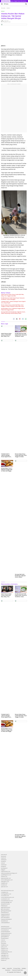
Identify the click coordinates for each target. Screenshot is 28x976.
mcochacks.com (5, 895)
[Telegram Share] (23, 319)
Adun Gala (6, 21)
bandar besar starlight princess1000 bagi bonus (12, 846)
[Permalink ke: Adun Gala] (2, 21)
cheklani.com (4, 883)
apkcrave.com (4, 886)
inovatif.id (3, 861)
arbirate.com (4, 876)
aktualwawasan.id (5, 935)
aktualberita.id (4, 921)
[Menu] (2, 4)
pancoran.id (4, 854)
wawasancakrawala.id (6, 919)
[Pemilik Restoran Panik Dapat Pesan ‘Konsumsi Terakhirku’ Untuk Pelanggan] (21, 328)
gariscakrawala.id (5, 909)
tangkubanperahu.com (6, 952)
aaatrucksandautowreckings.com (9, 873)
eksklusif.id (3, 859)
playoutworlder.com (6, 878)
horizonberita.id (5, 930)
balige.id (3, 869)
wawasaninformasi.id (6, 928)
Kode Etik (9, 968)
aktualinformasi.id (5, 904)
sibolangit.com (4, 953)
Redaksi (24, 968)
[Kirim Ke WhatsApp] (26, 319)
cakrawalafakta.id (5, 922)
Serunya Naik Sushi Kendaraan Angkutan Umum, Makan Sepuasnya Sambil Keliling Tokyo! (13, 312)
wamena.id (3, 864)
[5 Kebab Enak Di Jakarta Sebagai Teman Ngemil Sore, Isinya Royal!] (7, 396)
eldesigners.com (5, 881)
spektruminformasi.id (6, 933)
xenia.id (3, 863)
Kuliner (3, 11)
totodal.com (4, 885)
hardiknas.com (4, 945)
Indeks (3, 968)
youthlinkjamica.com (6, 875)
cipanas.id (3, 858)
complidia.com (4, 892)
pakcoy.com (4, 946)
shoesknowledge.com (6, 902)
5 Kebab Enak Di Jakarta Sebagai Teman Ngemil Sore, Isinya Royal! (13, 302)
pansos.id (3, 941)
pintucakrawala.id (5, 917)
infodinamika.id (4, 938)
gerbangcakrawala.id (6, 910)
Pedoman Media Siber (17, 970)
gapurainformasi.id (5, 907)
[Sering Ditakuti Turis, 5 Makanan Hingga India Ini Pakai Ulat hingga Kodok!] (7, 463)
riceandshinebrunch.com (7, 900)
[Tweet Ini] (17, 319)
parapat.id (3, 866)
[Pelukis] (6, 4)
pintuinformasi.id (5, 926)
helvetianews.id (4, 912)
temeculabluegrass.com (7, 880)
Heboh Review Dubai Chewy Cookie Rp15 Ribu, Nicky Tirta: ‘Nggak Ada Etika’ (12, 295)
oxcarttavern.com (5, 899)
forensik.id (3, 943)
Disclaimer (7, 970)
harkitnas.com (4, 950)
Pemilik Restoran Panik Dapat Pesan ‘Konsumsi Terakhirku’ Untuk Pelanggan (12, 298)
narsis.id (3, 940)
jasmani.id (3, 856)
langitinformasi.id (5, 916)
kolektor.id (3, 960)
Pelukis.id (18, 972)
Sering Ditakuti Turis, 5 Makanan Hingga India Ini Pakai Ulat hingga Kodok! (13, 309)
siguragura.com (5, 955)
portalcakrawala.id (5, 931)
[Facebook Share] (14, 319)
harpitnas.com (4, 948)
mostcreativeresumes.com (7, 897)
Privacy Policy (16, 968)
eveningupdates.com (6, 894)
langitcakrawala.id (5, 914)
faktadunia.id (4, 905)
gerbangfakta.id (5, 936)
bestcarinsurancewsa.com (7, 890)
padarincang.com (5, 958)
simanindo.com (5, 957)
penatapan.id (4, 868)
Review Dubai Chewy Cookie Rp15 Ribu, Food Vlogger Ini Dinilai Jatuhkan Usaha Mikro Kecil (12, 305)
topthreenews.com (5, 871)
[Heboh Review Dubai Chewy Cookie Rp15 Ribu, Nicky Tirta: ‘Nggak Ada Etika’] (7, 328)
